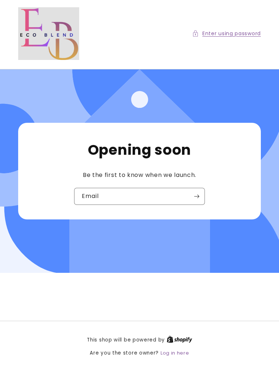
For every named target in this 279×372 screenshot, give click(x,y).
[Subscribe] (197, 196)
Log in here (175, 352)
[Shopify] (179, 339)
